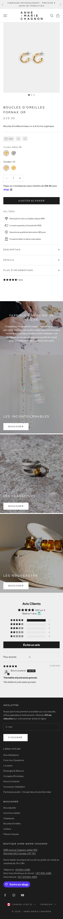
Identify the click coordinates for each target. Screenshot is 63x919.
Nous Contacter (11, 781)
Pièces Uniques (11, 834)
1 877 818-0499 (43, 873)
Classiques (8, 818)
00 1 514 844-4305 (27, 877)
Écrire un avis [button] (31, 645)
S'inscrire (15, 737)
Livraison (8, 765)
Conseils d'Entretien (13, 776)
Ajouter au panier (31, 200)
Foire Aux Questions (13, 760)
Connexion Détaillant (14, 786)
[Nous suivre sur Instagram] (13, 895)
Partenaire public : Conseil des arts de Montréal (27, 792)
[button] (10, 279)
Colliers (7, 829)
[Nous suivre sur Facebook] (5, 895)
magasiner (16, 426)
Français (46, 904)
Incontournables (11, 813)
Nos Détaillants (11, 755)
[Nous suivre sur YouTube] (22, 895)
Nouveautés (9, 807)
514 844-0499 (22, 869)
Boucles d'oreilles (11, 823)
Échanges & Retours (13, 770)
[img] (10, 666)
